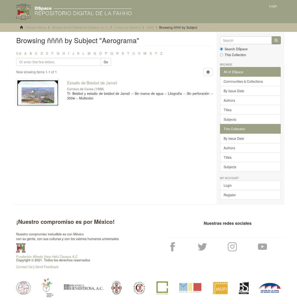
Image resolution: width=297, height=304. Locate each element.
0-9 (18, 53)
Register (230, 195)
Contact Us (24, 266)
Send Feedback (46, 266)
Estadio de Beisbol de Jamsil (92, 83)
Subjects (230, 119)
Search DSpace (236, 49)
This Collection (235, 54)
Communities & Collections (243, 81)
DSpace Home (35, 27)
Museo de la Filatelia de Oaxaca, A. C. (80, 27)
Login (228, 185)
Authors (229, 100)
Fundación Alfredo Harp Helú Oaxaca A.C (46, 256)
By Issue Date (234, 91)
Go (106, 62)
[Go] (276, 40)
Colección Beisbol (128, 27)
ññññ (150, 27)
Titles (228, 110)
